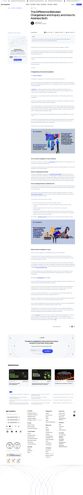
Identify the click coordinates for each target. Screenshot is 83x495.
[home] (5, 4)
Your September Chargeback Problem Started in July (63, 394)
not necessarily (52, 162)
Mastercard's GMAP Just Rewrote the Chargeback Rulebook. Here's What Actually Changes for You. (19, 403)
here (55, 319)
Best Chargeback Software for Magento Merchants (41, 400)
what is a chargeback (37, 75)
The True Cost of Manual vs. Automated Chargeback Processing (38, 398)
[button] (75, 411)
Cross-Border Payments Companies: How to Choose (63, 397)
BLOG (9, 8)
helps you (38, 315)
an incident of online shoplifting (56, 174)
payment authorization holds (41, 267)
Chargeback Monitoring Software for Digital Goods (19, 394)
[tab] (10, 392)
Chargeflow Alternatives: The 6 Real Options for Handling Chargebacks (40, 395)
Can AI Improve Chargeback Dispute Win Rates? (62, 400)
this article (34, 89)
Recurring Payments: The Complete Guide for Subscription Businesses (18, 398)
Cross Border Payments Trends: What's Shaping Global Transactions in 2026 (40, 403)
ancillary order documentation (37, 194)
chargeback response (42, 216)
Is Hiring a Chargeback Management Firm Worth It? (63, 403)
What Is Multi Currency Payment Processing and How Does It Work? (19, 400)
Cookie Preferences (31, 444)
